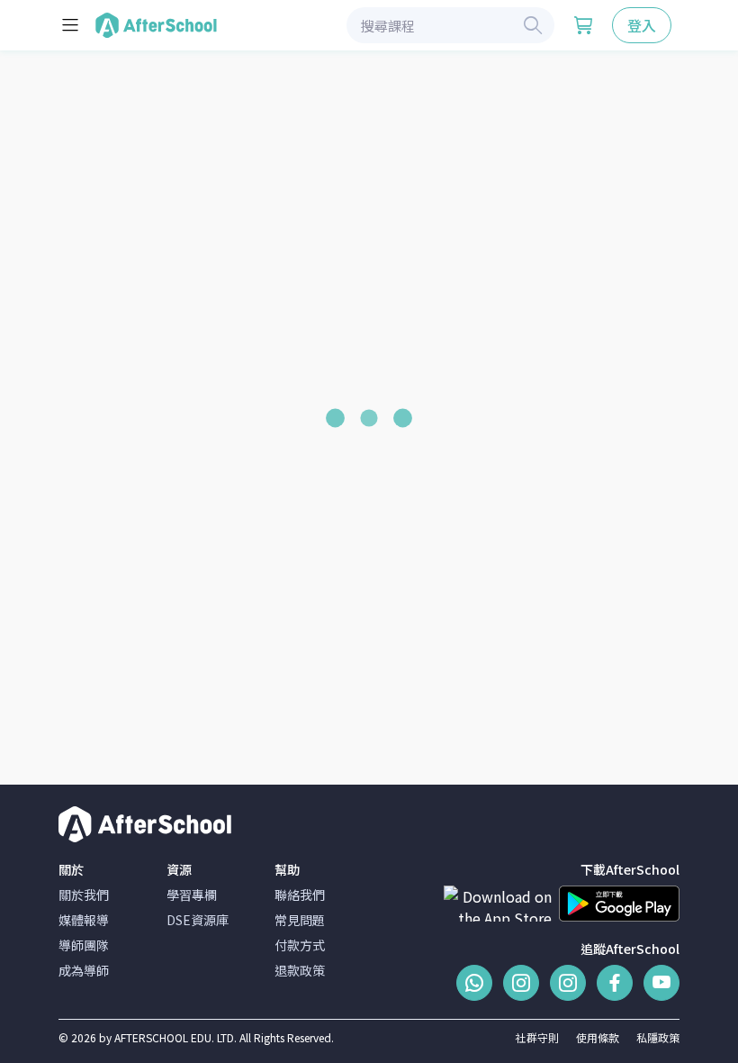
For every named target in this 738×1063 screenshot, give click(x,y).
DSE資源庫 (197, 920)
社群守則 (537, 1037)
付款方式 (299, 945)
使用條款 (597, 1037)
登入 (641, 25)
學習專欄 (191, 895)
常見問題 (299, 920)
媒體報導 (83, 920)
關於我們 (83, 895)
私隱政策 (658, 1037)
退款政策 (299, 970)
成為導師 (83, 970)
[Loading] (369, 417)
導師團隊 (83, 945)
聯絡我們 (299, 895)
